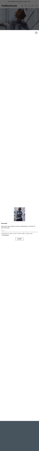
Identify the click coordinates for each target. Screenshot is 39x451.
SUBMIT (19, 239)
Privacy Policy (6, 235)
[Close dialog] (36, 33)
